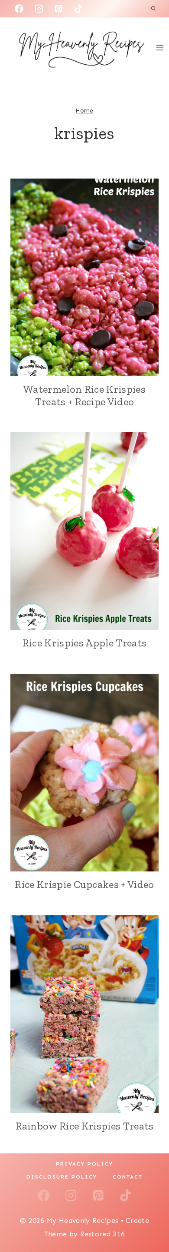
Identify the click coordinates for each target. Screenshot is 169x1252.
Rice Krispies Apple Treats (84, 642)
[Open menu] (160, 47)
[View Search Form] (153, 8)
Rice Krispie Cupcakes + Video (84, 884)
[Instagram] (39, 8)
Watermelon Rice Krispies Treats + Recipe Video (84, 395)
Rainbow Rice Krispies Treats (85, 1126)
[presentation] (84, 277)
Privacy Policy (84, 1164)
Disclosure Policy (61, 1177)
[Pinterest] (58, 8)
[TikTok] (78, 8)
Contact (128, 1177)
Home (84, 110)
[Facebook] (19, 8)
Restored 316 (102, 1234)
